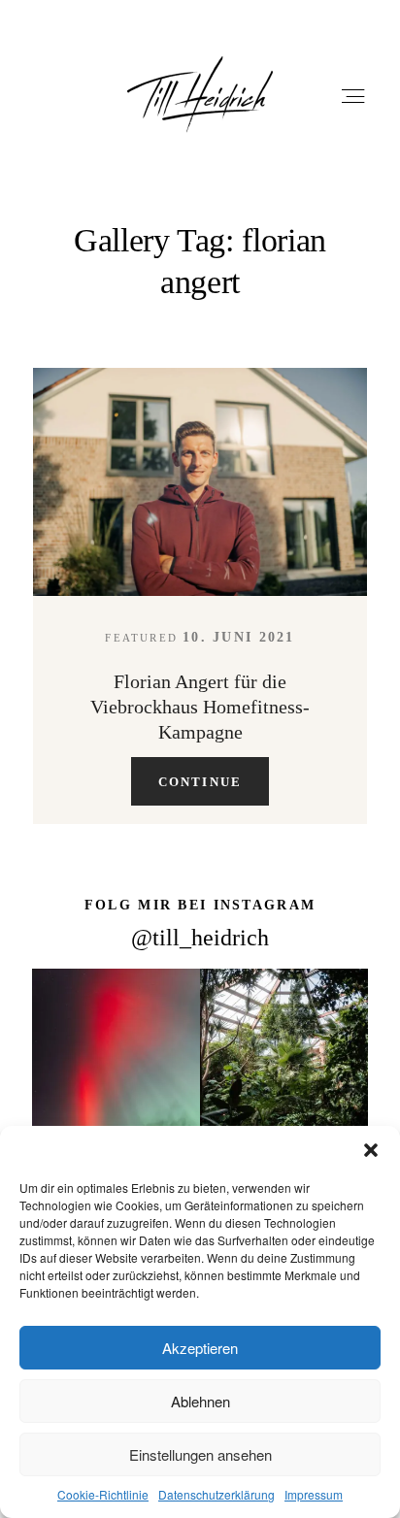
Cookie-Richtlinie (103, 1494)
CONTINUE (200, 781)
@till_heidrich (200, 937)
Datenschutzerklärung (216, 1494)
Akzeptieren (200, 1347)
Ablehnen (200, 1401)
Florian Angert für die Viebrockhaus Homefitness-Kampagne (200, 706)
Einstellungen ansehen (200, 1454)
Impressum (313, 1494)
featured (141, 638)
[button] (371, 1150)
